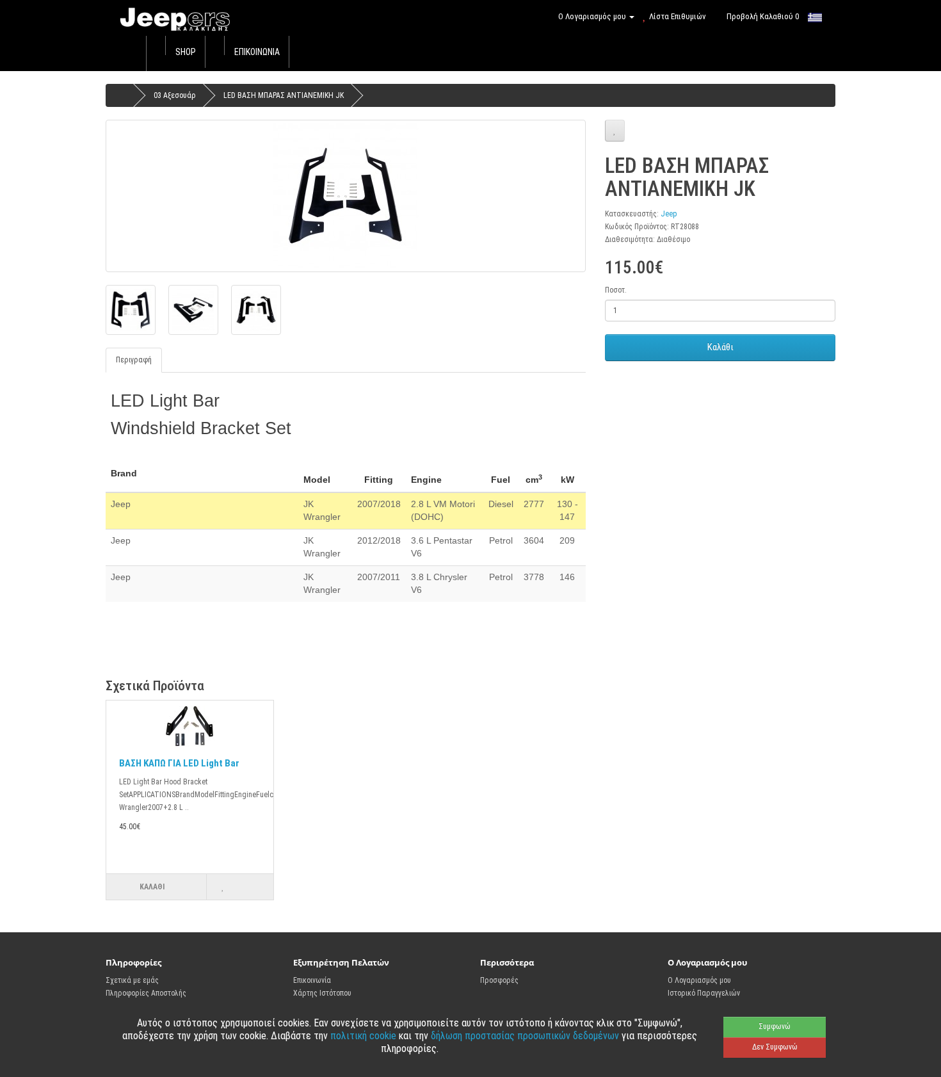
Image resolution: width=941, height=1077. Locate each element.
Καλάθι (720, 347)
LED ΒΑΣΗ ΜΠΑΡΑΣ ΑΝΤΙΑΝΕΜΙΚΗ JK (283, 95)
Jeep (669, 213)
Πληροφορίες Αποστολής (146, 993)
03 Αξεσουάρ (175, 95)
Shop (185, 52)
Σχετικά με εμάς (132, 980)
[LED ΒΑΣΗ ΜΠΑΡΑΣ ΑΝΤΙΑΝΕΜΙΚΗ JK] (346, 196)
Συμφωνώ (775, 1026)
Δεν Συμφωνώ (775, 1046)
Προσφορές (499, 980)
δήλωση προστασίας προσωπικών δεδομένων (526, 1036)
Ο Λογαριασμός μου (699, 980)
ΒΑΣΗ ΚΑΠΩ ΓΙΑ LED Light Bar (179, 763)
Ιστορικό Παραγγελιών (704, 993)
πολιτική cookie (364, 1036)
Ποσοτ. (616, 290)
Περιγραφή (134, 359)
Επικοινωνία (257, 52)
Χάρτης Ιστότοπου (322, 993)
